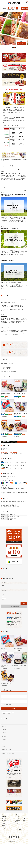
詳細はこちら (22, 441)
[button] (12, 47)
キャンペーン (5, 743)
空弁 (3, 586)
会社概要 (4, 732)
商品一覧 (4, 726)
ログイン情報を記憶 (6, 704)
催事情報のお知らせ (5, 327)
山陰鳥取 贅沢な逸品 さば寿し (20, 666)
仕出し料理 (4, 598)
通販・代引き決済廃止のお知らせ (8, 302)
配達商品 (4, 590)
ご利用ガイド (5, 729)
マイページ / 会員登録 (6, 749)
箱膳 (3, 599)
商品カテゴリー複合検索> (14, 606)
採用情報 (4, 736)
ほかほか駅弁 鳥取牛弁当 (6, 433)
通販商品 (4, 582)
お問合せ (4, 739)
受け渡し (4, 828)
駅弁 (3, 585)
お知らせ (4, 746)
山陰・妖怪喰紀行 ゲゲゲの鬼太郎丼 (7, 666)
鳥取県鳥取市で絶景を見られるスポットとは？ (11, 260)
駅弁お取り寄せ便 (6, 573)
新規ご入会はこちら (6, 713)
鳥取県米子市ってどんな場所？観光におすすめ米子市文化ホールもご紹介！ (13, 195)
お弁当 (3, 596)
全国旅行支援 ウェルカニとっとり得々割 (10, 173)
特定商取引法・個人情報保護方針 (9, 753)
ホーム (3, 722)
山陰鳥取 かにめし (18, 433)
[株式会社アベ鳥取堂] (14, 3)
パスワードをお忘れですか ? (8, 712)
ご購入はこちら (20, 43)
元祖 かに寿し (4, 413)
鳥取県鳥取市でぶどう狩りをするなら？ (10, 228)
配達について (4, 316)
